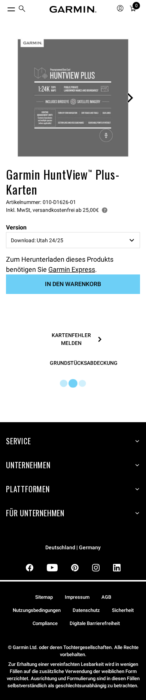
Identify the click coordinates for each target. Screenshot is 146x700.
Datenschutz (86, 610)
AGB (106, 597)
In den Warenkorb (73, 284)
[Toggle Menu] (4, 7)
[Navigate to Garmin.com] (73, 9)
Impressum (77, 597)
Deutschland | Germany (73, 547)
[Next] (130, 98)
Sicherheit (123, 610)
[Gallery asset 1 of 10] (73, 98)
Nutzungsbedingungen (37, 610)
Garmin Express (71, 269)
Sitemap (44, 597)
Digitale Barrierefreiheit (95, 623)
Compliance (45, 623)
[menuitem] (22, 9)
